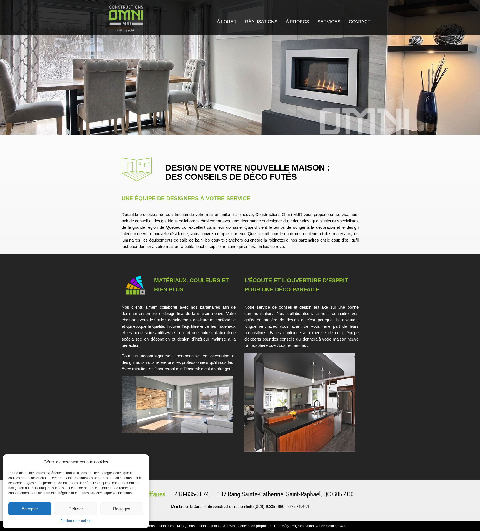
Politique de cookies (76, 521)
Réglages (121, 508)
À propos (297, 21)
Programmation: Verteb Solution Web (318, 526)
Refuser (76, 508)
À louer (227, 21)
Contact (360, 21)
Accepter (30, 508)
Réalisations (261, 21)
